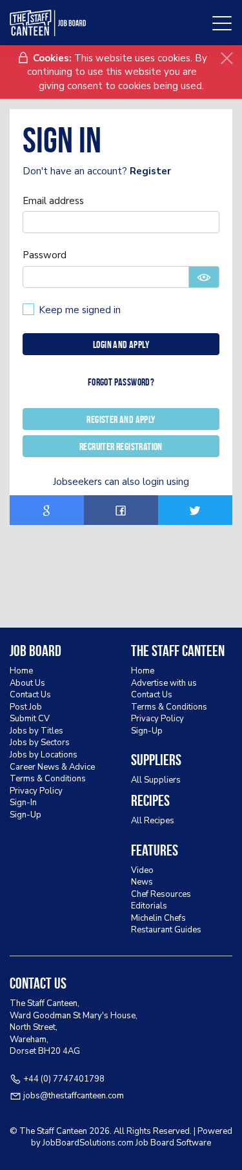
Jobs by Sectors (40, 742)
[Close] (226, 58)
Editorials (149, 906)
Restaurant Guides (166, 930)
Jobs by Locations (43, 755)
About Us (27, 683)
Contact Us (30, 695)
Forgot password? (121, 381)
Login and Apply (121, 344)
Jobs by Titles (36, 731)
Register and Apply (120, 419)
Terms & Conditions (48, 779)
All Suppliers (156, 780)
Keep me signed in (80, 309)
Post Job (26, 707)
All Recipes (152, 820)
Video (142, 870)
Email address (53, 200)
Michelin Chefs (158, 918)
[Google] (47, 510)
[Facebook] (121, 510)
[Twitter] (195, 510)
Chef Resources (161, 894)
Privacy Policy (36, 791)
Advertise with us (164, 683)
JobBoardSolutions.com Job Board (108, 1143)
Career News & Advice (52, 767)
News (142, 882)
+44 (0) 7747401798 (64, 1079)
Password (44, 255)
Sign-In (23, 802)
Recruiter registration (121, 446)
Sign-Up (25, 815)
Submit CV (30, 718)
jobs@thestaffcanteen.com (73, 1096)
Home (21, 671)
